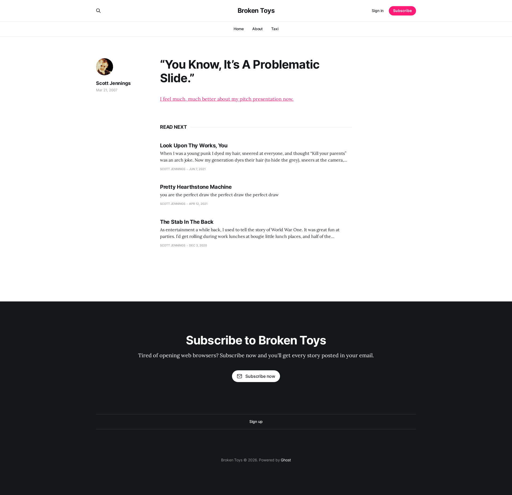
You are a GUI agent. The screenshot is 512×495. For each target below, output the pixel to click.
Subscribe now (260, 376)
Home (239, 28)
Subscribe (402, 10)
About (257, 28)
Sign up (255, 421)
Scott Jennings (113, 83)
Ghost (286, 460)
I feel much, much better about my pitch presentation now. (226, 99)
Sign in (377, 10)
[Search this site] (98, 11)
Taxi (274, 28)
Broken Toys (256, 10)
